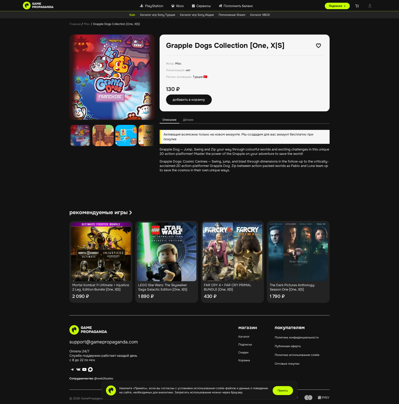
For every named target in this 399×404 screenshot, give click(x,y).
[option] (103, 135)
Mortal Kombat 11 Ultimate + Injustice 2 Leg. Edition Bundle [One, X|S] (100, 287)
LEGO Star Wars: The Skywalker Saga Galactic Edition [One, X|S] (162, 287)
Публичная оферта (288, 346)
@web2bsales (103, 378)
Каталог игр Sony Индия (197, 15)
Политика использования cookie (297, 355)
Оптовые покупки (287, 363)
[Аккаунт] (370, 6)
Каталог (244, 336)
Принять (283, 390)
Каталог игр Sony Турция (157, 15)
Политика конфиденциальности (297, 337)
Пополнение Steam (232, 15)
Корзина (244, 360)
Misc (87, 24)
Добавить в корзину (189, 99)
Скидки (243, 352)
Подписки (336, 5)
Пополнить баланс (238, 6)
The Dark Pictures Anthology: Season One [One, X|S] (292, 287)
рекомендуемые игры (98, 212)
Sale (132, 15)
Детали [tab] (188, 120)
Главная (75, 24)
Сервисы (203, 6)
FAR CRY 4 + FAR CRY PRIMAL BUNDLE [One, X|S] (227, 287)
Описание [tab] (169, 120)
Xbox (180, 6)
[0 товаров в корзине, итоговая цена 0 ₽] (358, 6)
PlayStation (154, 6)
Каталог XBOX (260, 15)
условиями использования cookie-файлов (207, 388)
